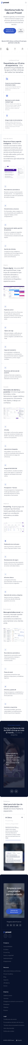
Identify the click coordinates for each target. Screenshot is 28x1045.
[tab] (14, 817)
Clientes (6, 1007)
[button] (19, 1040)
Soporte (6, 980)
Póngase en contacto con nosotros (13, 1001)
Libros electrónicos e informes (12, 971)
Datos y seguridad (9, 955)
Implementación (8, 958)
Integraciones (7, 961)
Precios (6, 1010)
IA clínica (6, 949)
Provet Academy (8, 974)
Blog (5, 977)
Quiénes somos (8, 995)
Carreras (6, 998)
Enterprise (6, 1004)
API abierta (7, 983)
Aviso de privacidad (9, 1028)
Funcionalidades (8, 946)
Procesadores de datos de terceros (14, 1022)
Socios (5, 986)
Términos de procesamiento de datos (14, 1025)
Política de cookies (9, 1031)
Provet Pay (7, 952)
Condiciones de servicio (10, 1019)
